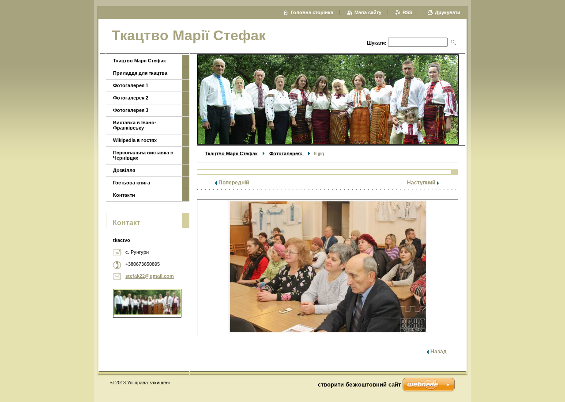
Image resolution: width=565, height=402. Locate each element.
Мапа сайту (367, 12)
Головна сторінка (312, 12)
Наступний (421, 183)
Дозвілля (124, 170)
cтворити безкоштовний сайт (359, 384)
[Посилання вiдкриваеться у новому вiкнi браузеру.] (327, 267)
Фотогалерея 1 (130, 85)
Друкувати (447, 12)
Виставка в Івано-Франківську (134, 125)
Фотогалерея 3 (130, 110)
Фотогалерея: (286, 153)
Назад (438, 351)
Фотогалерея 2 (130, 97)
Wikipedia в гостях (135, 140)
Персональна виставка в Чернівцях (143, 155)
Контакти (124, 195)
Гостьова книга (131, 182)
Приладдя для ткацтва (140, 73)
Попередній (233, 183)
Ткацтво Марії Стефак (231, 153)
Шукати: (377, 43)
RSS (408, 12)
